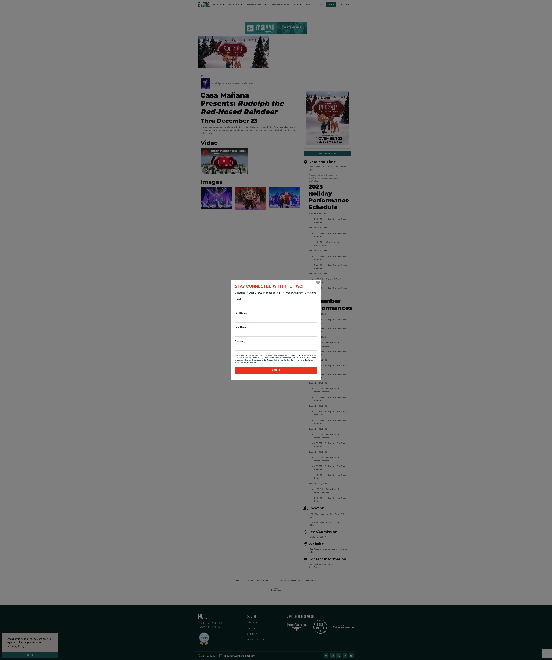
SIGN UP (276, 370)
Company (240, 341)
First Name (241, 313)
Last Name (241, 327)
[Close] (318, 282)
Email (238, 299)
